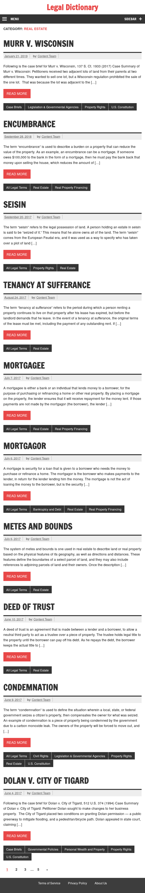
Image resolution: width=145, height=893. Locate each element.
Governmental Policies (43, 849)
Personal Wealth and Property (85, 849)
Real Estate (41, 187)
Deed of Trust (29, 607)
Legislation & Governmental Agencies (53, 107)
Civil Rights (40, 756)
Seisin (14, 204)
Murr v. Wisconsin (38, 43)
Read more (17, 93)
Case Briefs (14, 107)
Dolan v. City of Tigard (46, 780)
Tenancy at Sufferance (46, 285)
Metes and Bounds (37, 526)
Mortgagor (24, 446)
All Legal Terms (16, 187)
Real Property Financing (71, 187)
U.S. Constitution (122, 107)
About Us (101, 883)
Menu (15, 19)
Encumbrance (29, 124)
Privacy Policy (77, 883)
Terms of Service (49, 883)
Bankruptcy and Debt (47, 509)
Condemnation (30, 687)
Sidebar (130, 19)
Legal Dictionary (72, 7)
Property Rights (95, 107)
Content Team (47, 56)
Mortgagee (24, 365)
